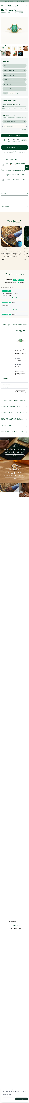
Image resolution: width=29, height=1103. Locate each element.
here (10, 1094)
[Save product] (2, 159)
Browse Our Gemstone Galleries (14, 928)
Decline (8, 1099)
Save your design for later (11, 159)
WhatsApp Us (21, 152)
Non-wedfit (11, 93)
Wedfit (5, 93)
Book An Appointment (7, 152)
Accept (21, 1099)
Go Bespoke (14, 478)
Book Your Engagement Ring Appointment (14, 1)
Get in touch (16, 170)
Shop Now (20, 391)
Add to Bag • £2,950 (14, 147)
